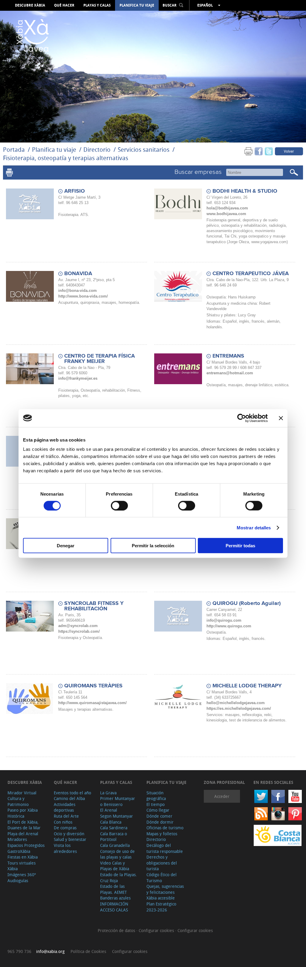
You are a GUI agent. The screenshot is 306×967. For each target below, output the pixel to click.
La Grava (108, 793)
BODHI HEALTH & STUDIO (244, 191)
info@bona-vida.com (77, 290)
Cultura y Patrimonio (18, 801)
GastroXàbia (18, 851)
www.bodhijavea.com (226, 214)
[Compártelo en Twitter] (269, 151)
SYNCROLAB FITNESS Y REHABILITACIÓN (94, 606)
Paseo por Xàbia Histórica (22, 813)
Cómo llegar (157, 810)
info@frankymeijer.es (77, 378)
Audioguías (17, 880)
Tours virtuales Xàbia (21, 866)
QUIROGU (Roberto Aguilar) (246, 603)
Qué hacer (64, 5)
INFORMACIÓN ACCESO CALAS (114, 907)
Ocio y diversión (69, 833)
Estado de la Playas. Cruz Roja (118, 877)
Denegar (65, 545)
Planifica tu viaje (137, 5)
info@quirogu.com (223, 620)
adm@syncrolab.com (78, 625)
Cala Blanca (110, 822)
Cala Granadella (115, 845)
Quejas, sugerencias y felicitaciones (165, 889)
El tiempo (155, 804)
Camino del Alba (69, 798)
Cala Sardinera (113, 827)
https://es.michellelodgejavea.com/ (238, 708)
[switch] (119, 505)
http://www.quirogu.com (228, 626)
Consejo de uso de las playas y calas (117, 854)
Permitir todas (240, 545)
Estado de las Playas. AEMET (113, 889)
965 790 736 (19, 951)
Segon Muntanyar (116, 816)
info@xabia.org (50, 951)
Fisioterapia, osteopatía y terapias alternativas (65, 158)
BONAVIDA (78, 273)
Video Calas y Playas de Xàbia (114, 866)
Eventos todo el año (72, 793)
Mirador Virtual (21, 793)
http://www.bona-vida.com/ (83, 296)
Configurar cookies (157, 930)
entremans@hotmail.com (229, 373)
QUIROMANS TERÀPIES (93, 686)
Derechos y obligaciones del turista (161, 862)
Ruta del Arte (66, 816)
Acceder (222, 796)
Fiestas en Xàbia (22, 857)
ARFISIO (74, 191)
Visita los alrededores (65, 848)
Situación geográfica (156, 796)
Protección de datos (117, 930)
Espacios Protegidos (26, 845)
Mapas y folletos (161, 833)
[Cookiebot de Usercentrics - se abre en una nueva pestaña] (241, 417)
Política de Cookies (88, 951)
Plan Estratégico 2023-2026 (161, 907)
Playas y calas (97, 5)
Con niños (63, 822)
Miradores (17, 839)
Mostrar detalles (254, 527)
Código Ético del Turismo (161, 877)
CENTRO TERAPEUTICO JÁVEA (250, 273)
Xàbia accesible (160, 898)
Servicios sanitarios (143, 149)
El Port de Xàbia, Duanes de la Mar (24, 825)
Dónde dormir (160, 822)
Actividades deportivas (64, 807)
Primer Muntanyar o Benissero (117, 801)
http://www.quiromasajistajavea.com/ (92, 703)
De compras (65, 827)
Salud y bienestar (70, 839)
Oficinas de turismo (164, 827)
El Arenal (108, 810)
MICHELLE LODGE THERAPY (247, 686)
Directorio (97, 149)
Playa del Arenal (22, 833)
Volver (289, 151)
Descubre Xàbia (30, 5)
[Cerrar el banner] (281, 418)
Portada (14, 149)
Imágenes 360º (21, 874)
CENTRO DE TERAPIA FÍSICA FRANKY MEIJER (99, 358)
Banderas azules (115, 898)
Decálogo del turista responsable (164, 848)
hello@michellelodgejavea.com (235, 703)
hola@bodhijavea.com (227, 208)
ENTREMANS (228, 356)
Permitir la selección (153, 545)
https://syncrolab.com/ (79, 631)
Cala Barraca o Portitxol (113, 836)
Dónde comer (159, 816)
